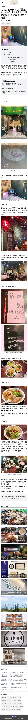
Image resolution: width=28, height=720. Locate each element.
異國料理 (8, 23)
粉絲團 (18, 75)
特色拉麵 (14, 703)
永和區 (2, 23)
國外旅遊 (4, 700)
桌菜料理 (20, 703)
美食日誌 (3, 6)
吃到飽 (8, 709)
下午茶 (9, 703)
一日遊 (19, 700)
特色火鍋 (4, 703)
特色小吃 (13, 709)
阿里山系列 (9, 706)
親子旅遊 (15, 706)
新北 (7, 6)
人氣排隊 (21, 706)
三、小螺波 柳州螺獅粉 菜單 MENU (13, 57)
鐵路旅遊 (19, 709)
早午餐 (3, 706)
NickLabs (21, 718)
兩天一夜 (9, 697)
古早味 (14, 697)
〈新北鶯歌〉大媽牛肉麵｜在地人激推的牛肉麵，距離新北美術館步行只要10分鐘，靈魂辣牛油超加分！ (13, 679)
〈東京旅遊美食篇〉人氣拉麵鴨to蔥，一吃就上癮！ (13, 672)
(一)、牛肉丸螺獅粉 (11, 59)
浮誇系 (3, 709)
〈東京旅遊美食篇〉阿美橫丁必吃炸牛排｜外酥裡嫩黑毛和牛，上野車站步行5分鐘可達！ (13, 684)
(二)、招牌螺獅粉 (11, 61)
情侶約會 (14, 700)
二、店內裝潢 (7, 55)
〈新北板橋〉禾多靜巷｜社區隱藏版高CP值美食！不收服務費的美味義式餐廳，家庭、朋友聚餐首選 (14, 675)
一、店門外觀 (7, 52)
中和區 (19, 697)
